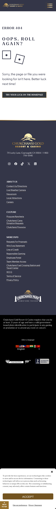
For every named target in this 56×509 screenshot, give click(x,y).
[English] (21, 345)
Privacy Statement (35, 505)
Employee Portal (14, 257)
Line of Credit (13, 249)
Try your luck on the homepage (24, 94)
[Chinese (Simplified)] (17, 345)
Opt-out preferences (20, 505)
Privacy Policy (13, 279)
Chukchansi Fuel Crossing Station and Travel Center (23, 266)
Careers (10, 201)
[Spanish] (35, 345)
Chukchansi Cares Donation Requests (15, 222)
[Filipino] (24, 345)
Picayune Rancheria (15, 216)
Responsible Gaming (16, 253)
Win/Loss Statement (16, 245)
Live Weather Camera (16, 190)
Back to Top (4, 505)
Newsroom (12, 194)
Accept (28, 496)
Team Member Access (16, 261)
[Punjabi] (31, 345)
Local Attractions (14, 197)
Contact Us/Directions (17, 186)
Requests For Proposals (17, 241)
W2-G (9, 271)
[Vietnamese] (38, 345)
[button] (52, 471)
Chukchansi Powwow (16, 227)
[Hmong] (28, 345)
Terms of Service (14, 276)
